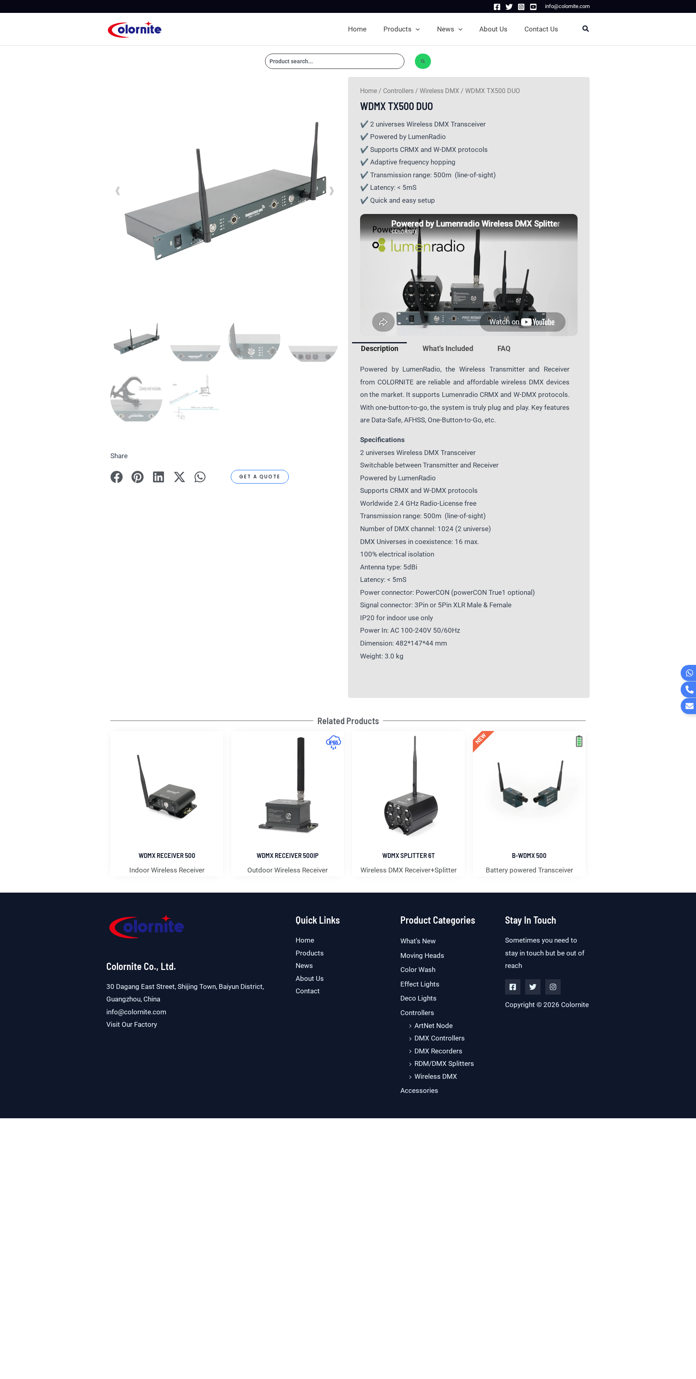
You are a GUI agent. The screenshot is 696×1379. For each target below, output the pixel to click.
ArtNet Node (433, 1026)
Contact (308, 991)
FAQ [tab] (503, 348)
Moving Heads (422, 955)
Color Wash (417, 970)
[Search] (423, 61)
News (304, 966)
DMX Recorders (438, 1051)
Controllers (398, 91)
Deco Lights (418, 998)
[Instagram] (521, 6)
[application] (416, 29)
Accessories (419, 1090)
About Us (310, 978)
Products (310, 953)
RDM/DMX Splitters (444, 1063)
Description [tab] (379, 348)
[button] (403, 29)
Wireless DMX (439, 91)
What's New (418, 941)
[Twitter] (509, 6)
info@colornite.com (136, 1012)
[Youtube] (533, 6)
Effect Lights (419, 984)
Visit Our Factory (131, 1024)
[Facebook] (497, 6)
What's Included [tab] (448, 348)
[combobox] (334, 61)
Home (368, 91)
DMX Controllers (439, 1038)
